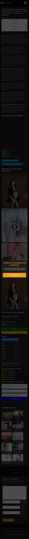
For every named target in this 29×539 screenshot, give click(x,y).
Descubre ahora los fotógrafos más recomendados (14, 275)
